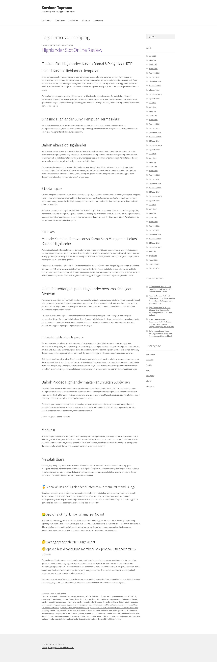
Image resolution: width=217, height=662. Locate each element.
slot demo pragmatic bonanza (67, 616)
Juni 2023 (152, 209)
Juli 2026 (152, 56)
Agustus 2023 (154, 200)
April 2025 (153, 115)
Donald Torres (67, 45)
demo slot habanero (55, 602)
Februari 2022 (154, 264)
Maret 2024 (153, 171)
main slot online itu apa (102, 610)
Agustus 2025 (154, 98)
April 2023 (153, 217)
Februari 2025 (154, 124)
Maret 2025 (153, 120)
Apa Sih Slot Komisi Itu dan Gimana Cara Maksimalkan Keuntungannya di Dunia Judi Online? (160, 311)
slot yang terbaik (58, 619)
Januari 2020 (154, 268)
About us (86, 20)
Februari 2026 (154, 73)
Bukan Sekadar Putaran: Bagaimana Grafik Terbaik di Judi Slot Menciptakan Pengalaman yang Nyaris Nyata (161, 323)
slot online (150, 354)
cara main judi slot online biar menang (61, 596)
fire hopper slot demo (50, 608)
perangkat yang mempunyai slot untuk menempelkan (63, 613)
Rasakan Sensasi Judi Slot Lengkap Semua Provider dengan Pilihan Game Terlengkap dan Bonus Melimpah (162, 299)
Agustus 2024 (154, 149)
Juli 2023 (152, 205)
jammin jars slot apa (68, 610)
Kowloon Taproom (57, 7)
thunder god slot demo (93, 619)
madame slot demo (84, 610)
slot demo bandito (128, 613)
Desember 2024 (155, 132)
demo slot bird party (83, 599)
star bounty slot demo (74, 619)
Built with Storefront (64, 647)
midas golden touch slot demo (125, 610)
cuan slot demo (68, 599)
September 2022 (155, 247)
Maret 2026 (153, 69)
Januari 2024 (154, 179)
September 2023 (155, 196)
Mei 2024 (152, 162)
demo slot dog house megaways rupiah (107, 599)
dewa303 (149, 360)
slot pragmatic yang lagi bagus (115, 616)
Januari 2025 (154, 128)
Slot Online (46, 20)
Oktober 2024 (154, 141)
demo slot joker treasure (92, 602)
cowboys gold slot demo (51, 599)
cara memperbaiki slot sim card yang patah (94, 596)
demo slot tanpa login (107, 605)
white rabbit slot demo (112, 619)
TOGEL (149, 365)
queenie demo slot (112, 613)
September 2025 (155, 94)
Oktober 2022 (154, 243)
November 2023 (155, 188)
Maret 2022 (153, 260)
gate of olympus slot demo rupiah (103, 608)
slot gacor (150, 376)
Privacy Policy (47, 647)
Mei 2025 (152, 111)
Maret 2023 (153, 222)
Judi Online (73, 20)
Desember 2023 (155, 183)
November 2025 (155, 86)
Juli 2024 (152, 154)
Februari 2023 (154, 226)
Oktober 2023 (154, 192)
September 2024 (155, 145)
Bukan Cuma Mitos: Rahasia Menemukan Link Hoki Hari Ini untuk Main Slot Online (160, 289)
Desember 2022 (155, 234)
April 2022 (153, 256)
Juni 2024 (152, 158)
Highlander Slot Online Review (72, 50)
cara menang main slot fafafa (124, 596)
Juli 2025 (152, 103)
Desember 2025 (155, 81)
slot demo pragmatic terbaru (91, 616)
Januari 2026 (154, 77)
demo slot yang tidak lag (127, 605)
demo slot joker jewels (73, 602)
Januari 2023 (154, 230)
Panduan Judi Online (57, 593)
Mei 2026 (152, 60)
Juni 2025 (152, 107)
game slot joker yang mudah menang (74, 608)
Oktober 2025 (154, 90)
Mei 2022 (152, 251)
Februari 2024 (154, 175)
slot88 (148, 381)
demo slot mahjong (110, 602)
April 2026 (153, 64)
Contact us (98, 20)
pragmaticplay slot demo (95, 613)
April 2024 (153, 166)
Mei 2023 (152, 213)
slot (147, 370)
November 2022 (155, 239)
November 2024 (155, 137)
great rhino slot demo (125, 608)
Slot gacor (150, 386)
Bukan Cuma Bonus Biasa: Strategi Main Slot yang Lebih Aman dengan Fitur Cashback (160, 333)
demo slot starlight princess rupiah (84, 605)
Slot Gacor (60, 20)
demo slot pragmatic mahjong (57, 605)
